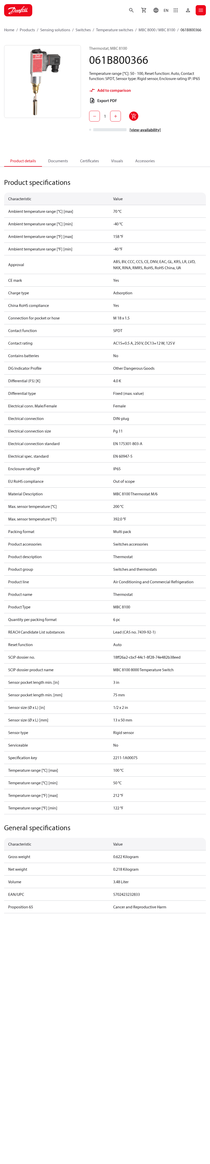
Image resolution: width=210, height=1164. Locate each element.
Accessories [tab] (145, 160)
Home (9, 29)
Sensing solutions (55, 29)
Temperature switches (114, 29)
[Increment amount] (115, 116)
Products (27, 29)
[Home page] (18, 10)
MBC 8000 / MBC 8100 (157, 29)
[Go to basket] (143, 10)
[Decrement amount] (94, 116)
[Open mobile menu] (201, 10)
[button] (159, 10)
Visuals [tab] (117, 160)
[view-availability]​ (145, 129)
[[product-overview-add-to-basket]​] (133, 116)
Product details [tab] (23, 160)
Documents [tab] (58, 160)
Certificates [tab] (89, 160)
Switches (83, 29)
